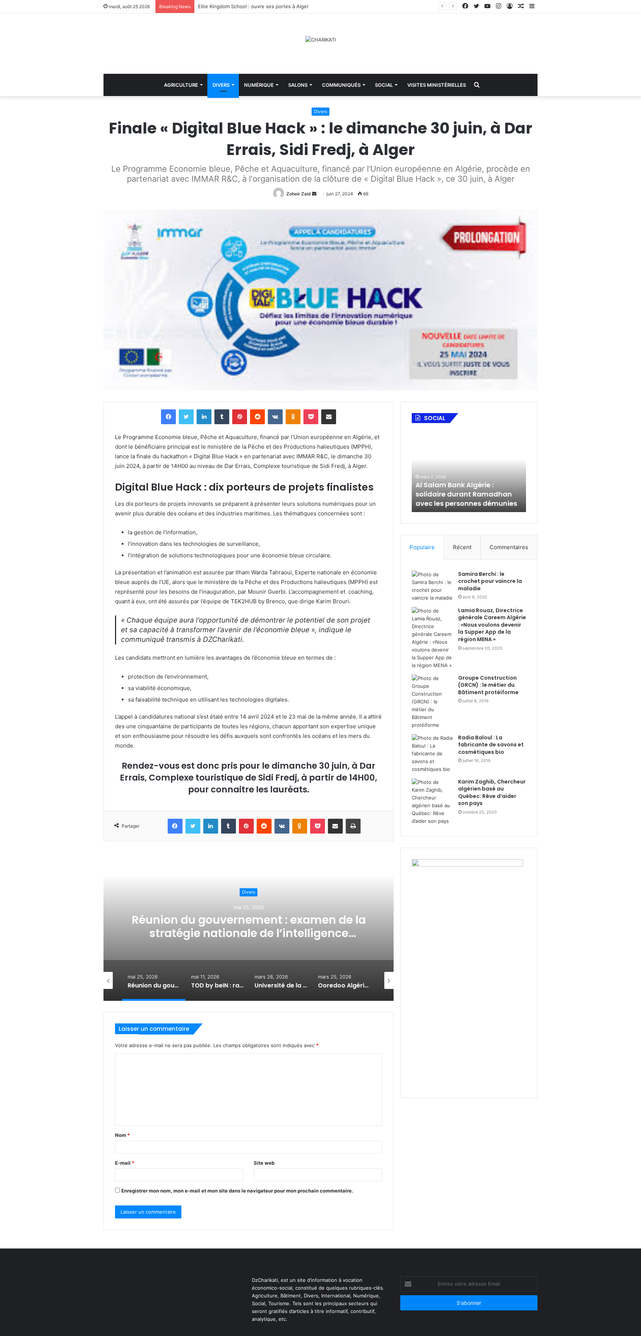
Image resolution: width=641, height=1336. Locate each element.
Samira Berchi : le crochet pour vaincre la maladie (490, 581)
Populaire (422, 547)
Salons (298, 85)
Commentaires (509, 547)
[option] (130, 980)
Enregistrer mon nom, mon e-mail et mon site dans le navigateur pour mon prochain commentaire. (237, 1191)
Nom (122, 1135)
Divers (221, 85)
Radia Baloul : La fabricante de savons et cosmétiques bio (491, 745)
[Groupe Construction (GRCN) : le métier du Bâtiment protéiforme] (432, 701)
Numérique (259, 85)
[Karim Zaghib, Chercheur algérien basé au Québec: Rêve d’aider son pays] (432, 801)
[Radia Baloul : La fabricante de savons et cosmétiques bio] (432, 753)
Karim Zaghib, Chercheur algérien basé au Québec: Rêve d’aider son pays (492, 792)
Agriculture (181, 85)
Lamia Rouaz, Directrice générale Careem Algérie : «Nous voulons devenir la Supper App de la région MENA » (492, 625)
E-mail (124, 1163)
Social (384, 85)
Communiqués (341, 85)
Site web (264, 1163)
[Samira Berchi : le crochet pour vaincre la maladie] (432, 586)
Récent (462, 547)
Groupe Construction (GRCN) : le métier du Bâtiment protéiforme (488, 685)
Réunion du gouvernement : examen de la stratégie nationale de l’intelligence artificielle (141, 933)
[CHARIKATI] (320, 40)
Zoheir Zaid (298, 194)
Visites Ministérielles (436, 85)
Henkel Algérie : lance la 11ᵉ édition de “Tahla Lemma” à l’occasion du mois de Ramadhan (479, 489)
